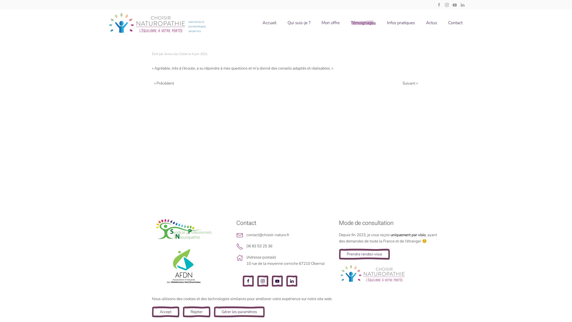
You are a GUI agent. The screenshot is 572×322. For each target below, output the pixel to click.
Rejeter (197, 311)
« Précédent (164, 83)
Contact (455, 23)
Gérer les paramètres (239, 311)
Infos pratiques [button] (401, 23)
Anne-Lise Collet (175, 54)
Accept (166, 311)
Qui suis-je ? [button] (299, 23)
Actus (431, 23)
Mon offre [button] (331, 23)
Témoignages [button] (363, 23)
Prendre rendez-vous (364, 254)
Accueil (269, 23)
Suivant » (410, 83)
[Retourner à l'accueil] (157, 23)
